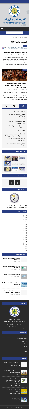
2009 (26, 246)
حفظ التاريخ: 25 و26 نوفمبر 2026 (17, 111)
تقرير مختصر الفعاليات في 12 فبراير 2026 (15, 136)
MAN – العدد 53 (16, 398)
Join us (25, 346)
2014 (26, 237)
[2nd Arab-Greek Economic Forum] (24, 276)
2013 (26, 239)
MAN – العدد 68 (21, 130)
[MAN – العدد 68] (7, 163)
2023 (26, 221)
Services (25, 351)
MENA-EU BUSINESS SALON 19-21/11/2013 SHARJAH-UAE (12, 363)
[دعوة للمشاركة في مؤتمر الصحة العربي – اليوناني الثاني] (15, 163)
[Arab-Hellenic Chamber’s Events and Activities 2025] (7, 169)
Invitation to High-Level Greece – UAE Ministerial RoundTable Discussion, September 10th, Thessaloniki (12, 381)
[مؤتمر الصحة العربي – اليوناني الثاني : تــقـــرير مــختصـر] (22, 163)
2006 (26, 250)
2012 (26, 241)
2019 (26, 228)
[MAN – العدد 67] (22, 169)
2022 (26, 223)
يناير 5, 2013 (16, 365)
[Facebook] (17, 182)
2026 (26, 216)
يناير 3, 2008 (16, 276)
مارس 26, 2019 (16, 374)
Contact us (25, 349)
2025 (26, 217)
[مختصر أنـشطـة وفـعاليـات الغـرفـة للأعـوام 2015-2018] (24, 372)
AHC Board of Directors (22, 338)
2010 (26, 245)
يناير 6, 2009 (16, 294)
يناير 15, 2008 (16, 286)
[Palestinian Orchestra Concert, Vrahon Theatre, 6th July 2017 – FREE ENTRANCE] (14, 75)
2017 (26, 232)
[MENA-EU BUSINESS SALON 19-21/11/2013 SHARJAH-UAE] (24, 364)
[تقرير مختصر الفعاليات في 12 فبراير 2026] (15, 169)
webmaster (15, 54)
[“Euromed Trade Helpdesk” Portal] (14, 48)
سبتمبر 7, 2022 (16, 385)
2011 (26, 243)
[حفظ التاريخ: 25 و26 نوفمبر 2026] (22, 158)
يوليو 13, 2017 (23, 54)
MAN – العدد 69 (21, 118)
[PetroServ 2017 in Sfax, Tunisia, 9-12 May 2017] (24, 391)
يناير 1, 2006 (16, 261)
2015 (26, 235)
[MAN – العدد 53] (24, 399)
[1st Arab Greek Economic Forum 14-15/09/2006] (24, 260)
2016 (26, 234)
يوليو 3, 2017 (23, 89)
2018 (26, 230)
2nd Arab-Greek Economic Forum (11, 274)
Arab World (24, 341)
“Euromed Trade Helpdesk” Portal (15, 52)
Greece (25, 344)
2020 (26, 226)
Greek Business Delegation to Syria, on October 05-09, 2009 (12, 291)
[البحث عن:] (14, 32)
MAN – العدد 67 (21, 133)
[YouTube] (11, 182)
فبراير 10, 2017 (16, 393)
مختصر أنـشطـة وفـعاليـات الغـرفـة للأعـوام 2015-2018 (11, 371)
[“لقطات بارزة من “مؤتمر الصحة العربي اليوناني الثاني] (15, 158)
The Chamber (24, 336)
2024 (26, 219)
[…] (6, 64)
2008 (26, 248)
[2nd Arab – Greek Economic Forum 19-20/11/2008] (24, 284)
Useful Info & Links (23, 354)
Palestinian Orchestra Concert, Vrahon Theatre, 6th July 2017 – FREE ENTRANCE (16, 85)
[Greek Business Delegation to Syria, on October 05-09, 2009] (24, 292)
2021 (26, 225)
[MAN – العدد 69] (7, 158)
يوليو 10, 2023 (16, 399)
